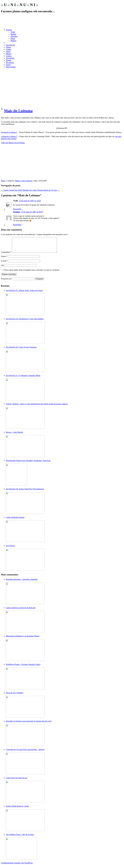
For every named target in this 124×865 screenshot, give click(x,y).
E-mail (4, 261)
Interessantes (11, 67)
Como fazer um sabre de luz (16, 778)
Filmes (8, 47)
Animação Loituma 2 (9, 136)
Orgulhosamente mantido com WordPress (17, 863)
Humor (8, 60)
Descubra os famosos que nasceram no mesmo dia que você (28, 721)
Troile (13, 32)
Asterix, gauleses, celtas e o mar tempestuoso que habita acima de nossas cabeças (37, 404)
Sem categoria (27, 181)
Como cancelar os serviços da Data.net (20, 608)
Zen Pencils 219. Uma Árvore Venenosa (21, 347)
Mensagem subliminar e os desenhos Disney (23, 636)
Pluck (13, 38)
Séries (8, 52)
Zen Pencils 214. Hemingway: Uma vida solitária (24, 319)
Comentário (6, 252)
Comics (9, 56)
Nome (4, 256)
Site (2, 265)
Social (8, 65)
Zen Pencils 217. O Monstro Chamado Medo (23, 375)
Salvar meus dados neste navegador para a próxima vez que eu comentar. (31, 270)
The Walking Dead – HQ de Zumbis (20, 834)
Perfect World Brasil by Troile (17, 806)
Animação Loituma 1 (9, 132)
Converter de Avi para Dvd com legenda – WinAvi (25, 749)
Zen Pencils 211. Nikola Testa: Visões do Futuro (24, 290)
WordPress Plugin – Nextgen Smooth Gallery (23, 664)
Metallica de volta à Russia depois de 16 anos (41, 190)
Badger (13, 34)
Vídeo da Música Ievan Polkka (13, 143)
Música (8, 54)
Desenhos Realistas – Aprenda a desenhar (22, 579)
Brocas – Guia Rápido (14, 432)
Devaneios (10, 62)
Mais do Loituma (18, 111)
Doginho (14, 36)
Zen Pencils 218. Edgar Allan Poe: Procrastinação (25, 489)
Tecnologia (10, 58)
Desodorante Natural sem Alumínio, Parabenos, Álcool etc (28, 461)
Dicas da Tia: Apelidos (14, 693)
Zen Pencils (10, 45)
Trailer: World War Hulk (11, 190)
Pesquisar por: (6, 279)
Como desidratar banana (15, 517)
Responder (17, 209)
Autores (9, 30)
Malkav (13, 41)
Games (8, 49)
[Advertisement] (62, 20)
